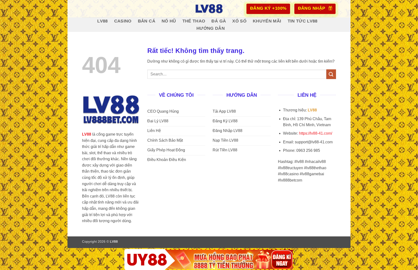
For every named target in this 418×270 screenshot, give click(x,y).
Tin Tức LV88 (303, 21)
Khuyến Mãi (267, 21)
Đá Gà (218, 21)
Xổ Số (239, 21)
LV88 (102, 21)
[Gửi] (331, 74)
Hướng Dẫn (210, 28)
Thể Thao (193, 21)
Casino (123, 21)
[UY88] (209, 259)
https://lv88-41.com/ (315, 133)
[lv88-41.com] (209, 8)
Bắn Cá (146, 21)
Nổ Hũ (169, 21)
